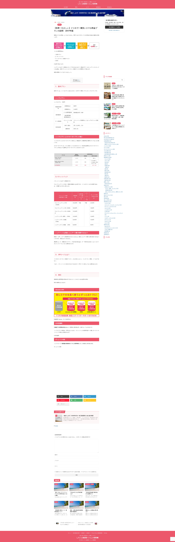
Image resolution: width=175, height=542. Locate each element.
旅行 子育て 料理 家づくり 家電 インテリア (87, 535)
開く (79, 80)
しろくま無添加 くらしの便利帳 (87, 4)
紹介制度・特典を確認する (114, 30)
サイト (56, 466)
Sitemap (105, 533)
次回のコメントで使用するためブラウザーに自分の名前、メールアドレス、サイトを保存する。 (76, 471)
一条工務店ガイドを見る (114, 27)
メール (56, 460)
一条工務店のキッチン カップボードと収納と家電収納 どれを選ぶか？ (118, 127)
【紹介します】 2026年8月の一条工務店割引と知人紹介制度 (78, 415)
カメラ (87, 7)
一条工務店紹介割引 (76, 533)
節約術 (56, 425)
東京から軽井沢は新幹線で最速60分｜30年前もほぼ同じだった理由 (118, 107)
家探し (76, 7)
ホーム (69, 533)
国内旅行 (83, 533)
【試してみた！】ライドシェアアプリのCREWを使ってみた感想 (61, 494)
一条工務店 (65, 7)
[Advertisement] (65, 361)
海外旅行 (88, 533)
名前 (56, 454)
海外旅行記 (109, 7)
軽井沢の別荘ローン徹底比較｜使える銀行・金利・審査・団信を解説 (118, 117)
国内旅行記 (98, 7)
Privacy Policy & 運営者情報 (97, 533)
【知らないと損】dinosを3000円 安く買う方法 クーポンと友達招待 (118, 87)
